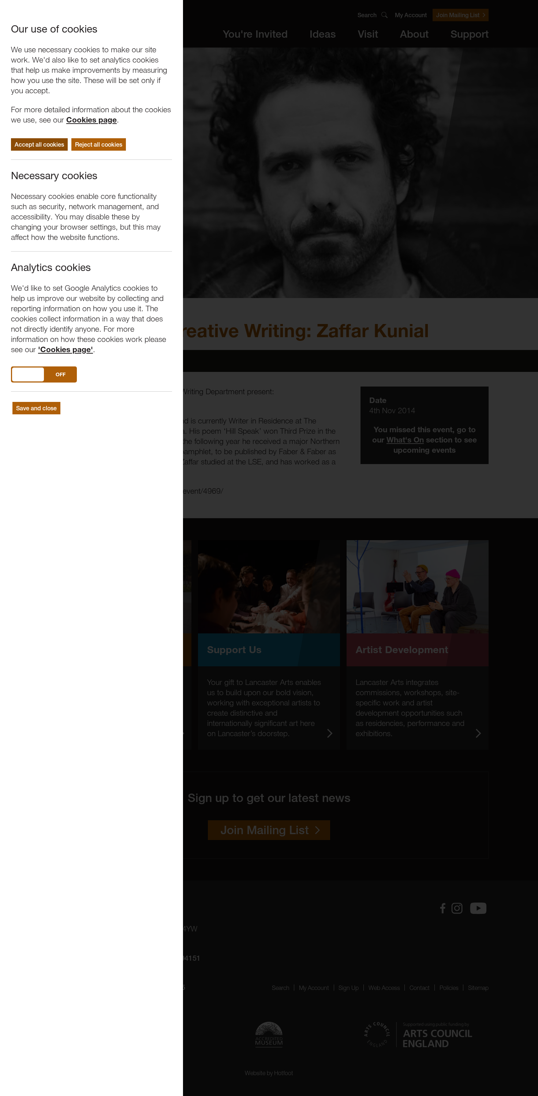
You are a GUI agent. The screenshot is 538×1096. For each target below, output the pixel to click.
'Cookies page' (65, 349)
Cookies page (91, 119)
